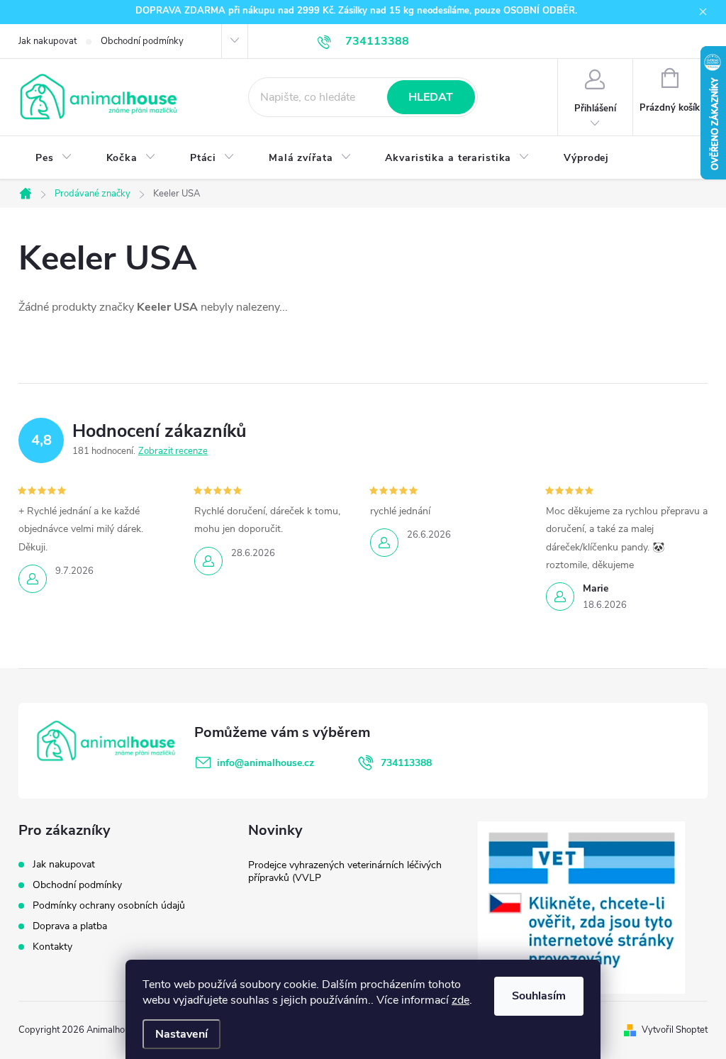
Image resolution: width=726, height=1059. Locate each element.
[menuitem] (53, 158)
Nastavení (181, 1034)
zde (460, 1000)
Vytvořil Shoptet (675, 1030)
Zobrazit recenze (173, 451)
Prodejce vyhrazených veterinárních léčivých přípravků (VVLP (345, 871)
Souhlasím (539, 996)
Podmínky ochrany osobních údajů (109, 905)
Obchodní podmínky (142, 41)
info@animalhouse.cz (265, 763)
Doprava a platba (70, 926)
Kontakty (52, 946)
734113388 (406, 763)
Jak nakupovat (47, 41)
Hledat (430, 97)
